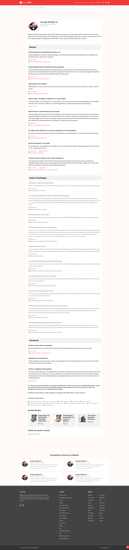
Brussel (90, 505)
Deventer (90, 518)
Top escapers (62, 515)
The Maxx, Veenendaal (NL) (38, 138)
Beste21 (43, 168)
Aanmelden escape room (65, 497)
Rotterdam (102, 510)
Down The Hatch (50, 401)
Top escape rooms (64, 508)
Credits (61, 520)
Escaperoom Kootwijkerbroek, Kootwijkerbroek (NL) (46, 271)
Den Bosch (91, 513)
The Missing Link (93, 403)
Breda (89, 503)
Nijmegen (102, 508)
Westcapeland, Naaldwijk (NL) (39, 93)
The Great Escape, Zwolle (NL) (39, 222)
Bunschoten (91, 508)
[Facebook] (20, 505)
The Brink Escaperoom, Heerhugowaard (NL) (43, 170)
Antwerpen (91, 500)
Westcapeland (49, 405)
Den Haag (90, 515)
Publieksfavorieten (64, 513)
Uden (100, 515)
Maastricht (102, 505)
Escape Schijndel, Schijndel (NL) (39, 78)
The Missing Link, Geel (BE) (38, 209)
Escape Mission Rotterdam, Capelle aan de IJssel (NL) (46, 332)
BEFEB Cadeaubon (64, 536)
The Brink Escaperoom (56, 403)
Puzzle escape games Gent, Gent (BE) (41, 300)
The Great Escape (71, 403)
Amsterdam (91, 497)
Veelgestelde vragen (64, 531)
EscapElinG (44, 151)
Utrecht (101, 518)
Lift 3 (108, 547)
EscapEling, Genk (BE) (36, 153)
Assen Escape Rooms (35, 401)
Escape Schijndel (63, 401)
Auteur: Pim (44, 26)
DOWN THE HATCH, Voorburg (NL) (40, 353)
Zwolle (101, 520)
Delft (89, 510)
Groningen (102, 503)
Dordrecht (90, 520)
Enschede (101, 497)
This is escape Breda (35, 405)
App (60, 528)
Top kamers (62, 510)
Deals (60, 525)
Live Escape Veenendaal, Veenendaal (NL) (42, 285)
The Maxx (82, 403)
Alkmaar (90, 495)
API (60, 533)
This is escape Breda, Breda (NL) (39, 125)
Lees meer (33, 60)
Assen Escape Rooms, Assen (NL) (40, 62)
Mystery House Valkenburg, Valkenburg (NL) (43, 241)
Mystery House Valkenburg (37, 403)
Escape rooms (78, 2)
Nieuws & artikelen (29, 8)
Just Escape (85, 401)
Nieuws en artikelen (95, 2)
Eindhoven (102, 495)
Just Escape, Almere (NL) (37, 190)
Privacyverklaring (63, 538)
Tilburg (101, 513)
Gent (100, 500)
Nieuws (61, 503)
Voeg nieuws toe (63, 505)
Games (86, 2)
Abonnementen (63, 518)
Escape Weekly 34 (40, 8)
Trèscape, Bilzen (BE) (36, 256)
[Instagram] (23, 505)
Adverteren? (62, 523)
